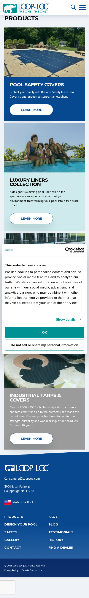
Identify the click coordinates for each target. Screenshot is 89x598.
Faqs (53, 517)
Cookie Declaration (32, 570)
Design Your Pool (21, 524)
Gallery (11, 540)
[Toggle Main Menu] (82, 7)
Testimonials (60, 532)
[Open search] (73, 7)
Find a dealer (60, 548)
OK (44, 332)
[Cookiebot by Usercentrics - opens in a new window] (65, 250)
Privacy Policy (11, 570)
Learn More (31, 110)
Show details (66, 319)
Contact (12, 548)
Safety (10, 532)
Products (13, 517)
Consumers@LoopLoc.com (22, 478)
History (55, 540)
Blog (53, 524)
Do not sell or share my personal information (44, 345)
